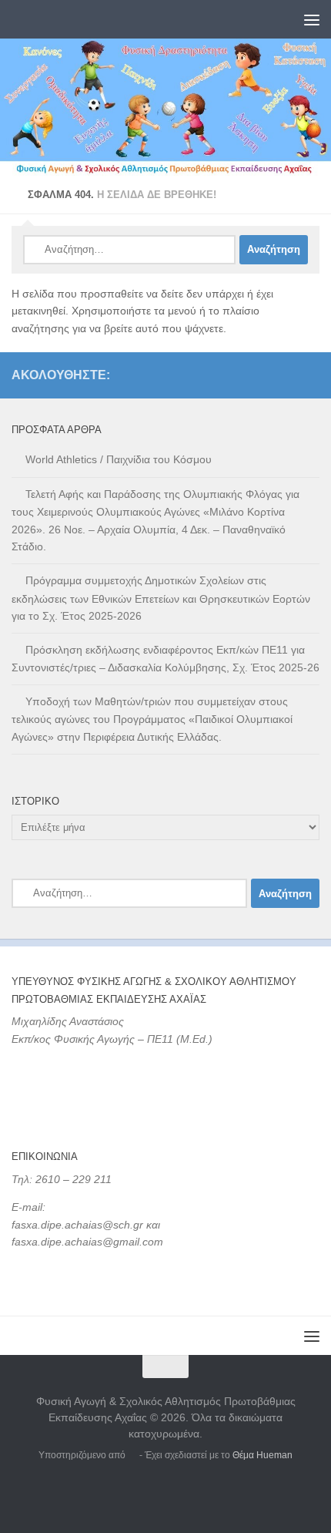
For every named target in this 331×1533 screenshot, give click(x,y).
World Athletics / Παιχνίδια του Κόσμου (118, 459)
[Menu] (312, 19)
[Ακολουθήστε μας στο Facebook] (285, 374)
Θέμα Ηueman (262, 1455)
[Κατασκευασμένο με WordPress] (132, 1455)
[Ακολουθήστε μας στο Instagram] (310, 374)
